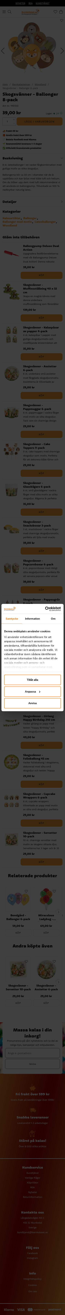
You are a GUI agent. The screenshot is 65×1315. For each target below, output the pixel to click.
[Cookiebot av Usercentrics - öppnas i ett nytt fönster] (46, 608)
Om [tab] (53, 618)
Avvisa (32, 703)
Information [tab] (32, 618)
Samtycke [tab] (12, 618)
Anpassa (30, 691)
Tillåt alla (32, 679)
